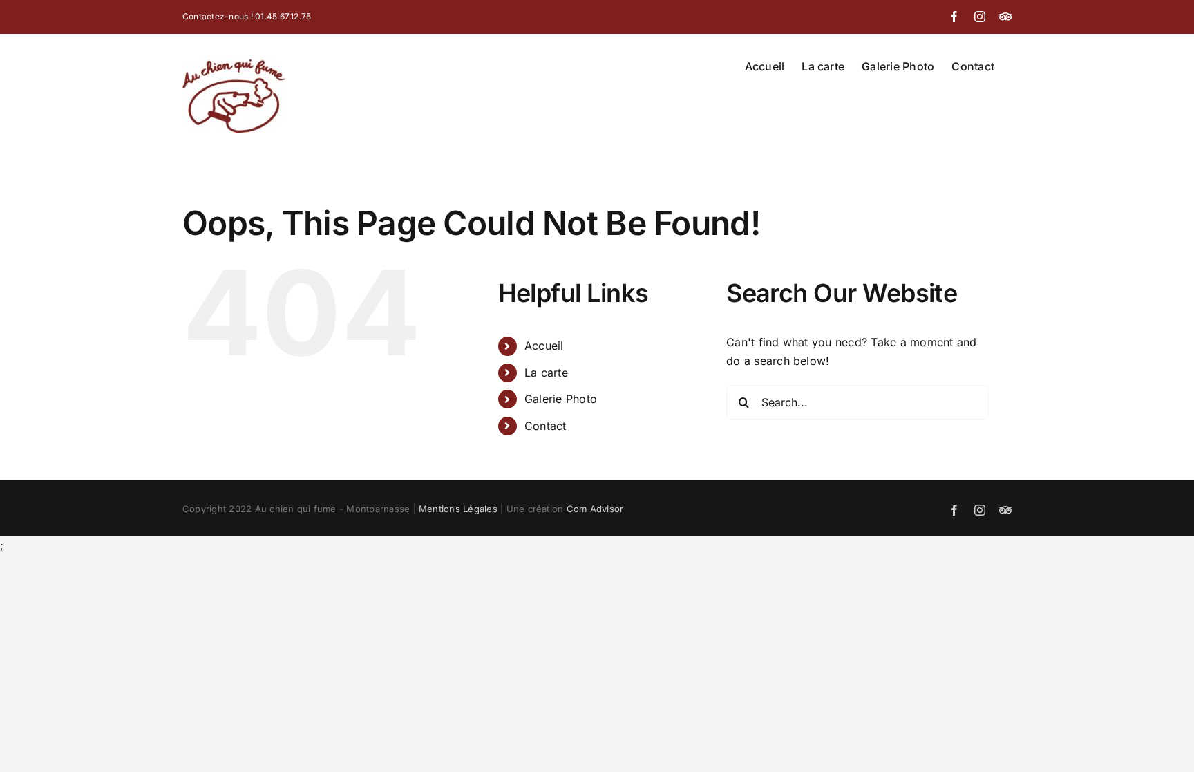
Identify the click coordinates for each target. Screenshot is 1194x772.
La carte (546, 372)
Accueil (544, 345)
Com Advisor (595, 508)
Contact (545, 426)
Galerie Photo (560, 399)
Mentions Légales (458, 508)
